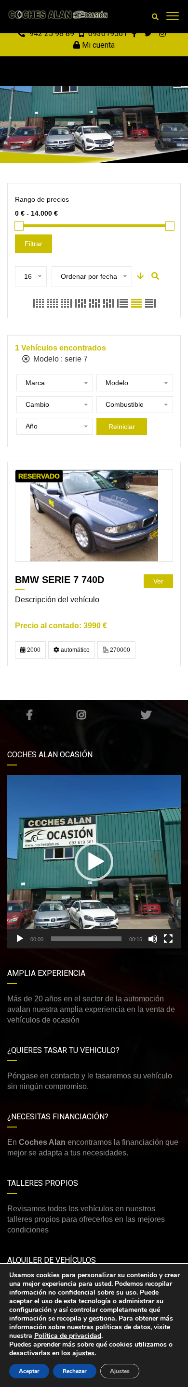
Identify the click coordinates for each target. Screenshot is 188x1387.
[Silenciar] (153, 939)
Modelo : (59, 359)
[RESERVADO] (94, 515)
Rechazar (75, 1371)
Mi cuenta (97, 45)
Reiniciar (121, 426)
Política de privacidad (67, 1335)
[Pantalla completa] (168, 939)
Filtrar (33, 243)
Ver (158, 581)
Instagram (81, 714)
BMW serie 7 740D (59, 579)
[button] (94, 862)
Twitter (146, 714)
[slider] (86, 938)
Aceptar (29, 1371)
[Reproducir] (20, 939)
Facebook (29, 714)
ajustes (83, 1353)
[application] (94, 861)
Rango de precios (42, 199)
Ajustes (120, 1371)
